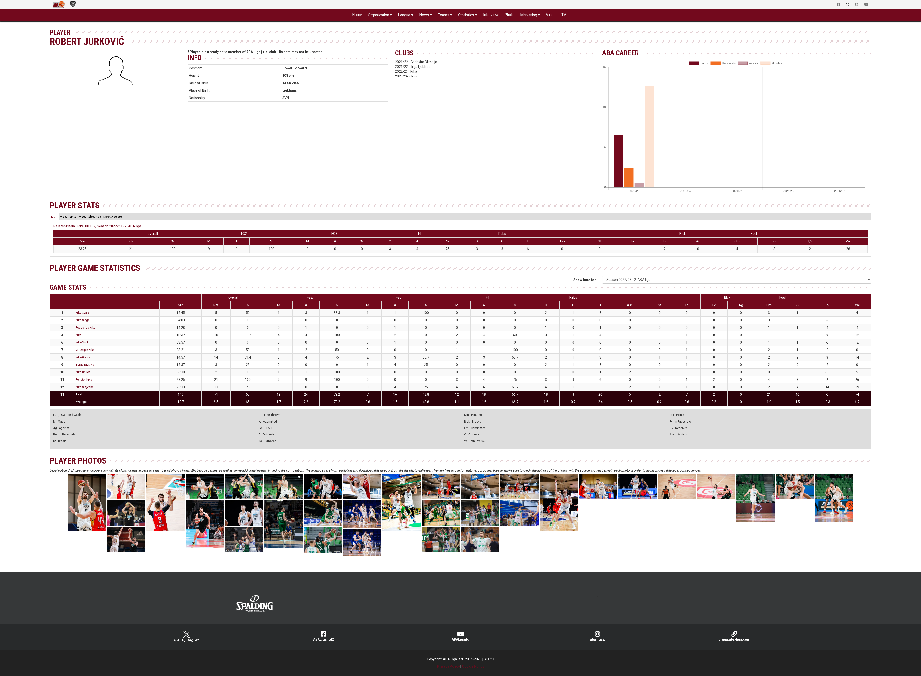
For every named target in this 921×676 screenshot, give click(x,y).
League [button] (404, 15)
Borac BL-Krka (85, 364)
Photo (509, 14)
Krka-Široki (82, 342)
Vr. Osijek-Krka (85, 350)
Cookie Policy (473, 666)
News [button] (424, 15)
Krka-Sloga (82, 320)
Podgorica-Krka (85, 327)
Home (357, 14)
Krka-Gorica (83, 357)
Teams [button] (443, 15)
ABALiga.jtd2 (323, 639)
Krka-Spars (82, 312)
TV (563, 14)
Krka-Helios (83, 372)
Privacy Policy (448, 666)
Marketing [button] (528, 15)
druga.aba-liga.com (734, 639)
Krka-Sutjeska (85, 387)
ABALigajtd (460, 639)
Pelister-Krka (84, 379)
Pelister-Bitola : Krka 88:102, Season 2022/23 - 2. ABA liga (97, 226)
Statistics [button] (466, 15)
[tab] (54, 216)
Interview (491, 14)
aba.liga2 (597, 639)
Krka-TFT (81, 335)
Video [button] (551, 14)
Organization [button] (378, 15)
